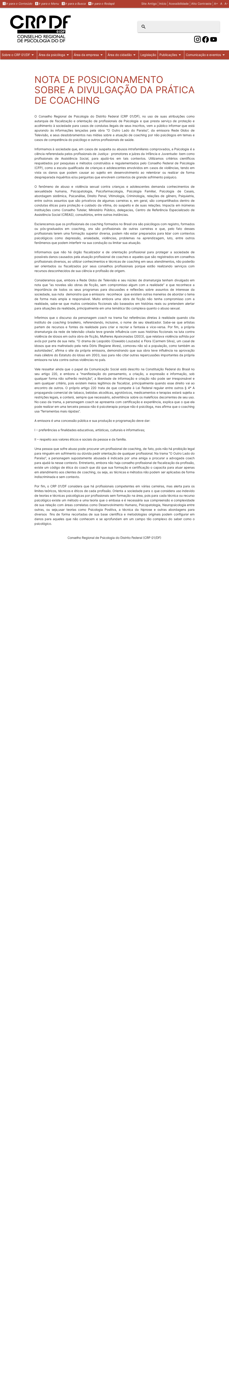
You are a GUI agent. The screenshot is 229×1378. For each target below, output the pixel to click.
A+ (216, 3)
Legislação (148, 55)
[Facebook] (205, 39)
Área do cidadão (122, 55)
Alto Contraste (201, 3)
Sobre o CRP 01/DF (18, 55)
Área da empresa (89, 55)
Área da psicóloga (54, 55)
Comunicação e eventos (206, 55)
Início (162, 3)
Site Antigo (149, 3)
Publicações (170, 55)
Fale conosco (11, 64)
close (213, 26)
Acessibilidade (179, 3)
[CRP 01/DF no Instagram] (197, 39)
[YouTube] (214, 39)
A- (226, 3)
